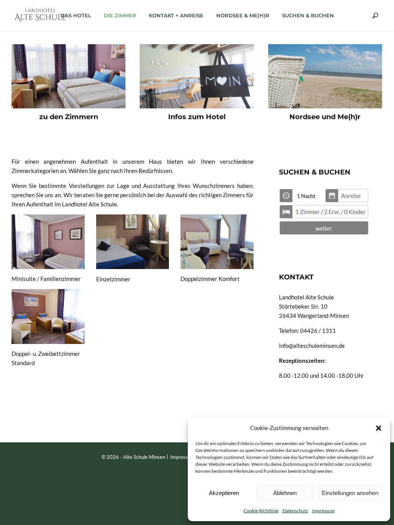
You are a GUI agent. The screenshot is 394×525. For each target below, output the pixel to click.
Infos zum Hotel (196, 117)
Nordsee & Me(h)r (242, 15)
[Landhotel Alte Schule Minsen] (40, 15)
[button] (378, 428)
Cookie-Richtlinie (261, 510)
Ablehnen (285, 493)
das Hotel (75, 15)
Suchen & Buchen (308, 15)
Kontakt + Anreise (176, 15)
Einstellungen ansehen (350, 493)
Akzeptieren (224, 493)
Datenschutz (295, 510)
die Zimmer (120, 15)
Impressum (323, 510)
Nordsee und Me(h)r (325, 117)
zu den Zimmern (68, 117)
